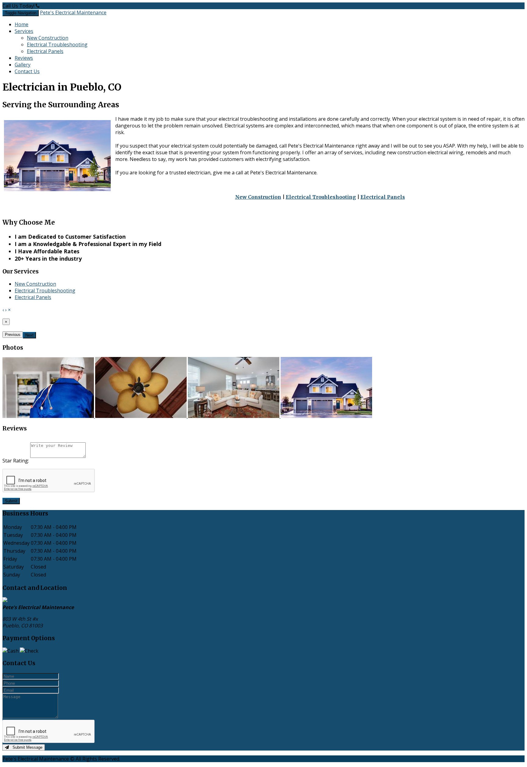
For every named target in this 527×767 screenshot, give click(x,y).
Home (21, 24)
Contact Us (27, 71)
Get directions (63, 600)
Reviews (24, 58)
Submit (11, 501)
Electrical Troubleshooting (57, 44)
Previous (12, 334)
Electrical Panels (45, 51)
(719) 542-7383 (57, 5)
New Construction (47, 37)
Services (24, 31)
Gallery (22, 64)
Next (29, 335)
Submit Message (25, 747)
